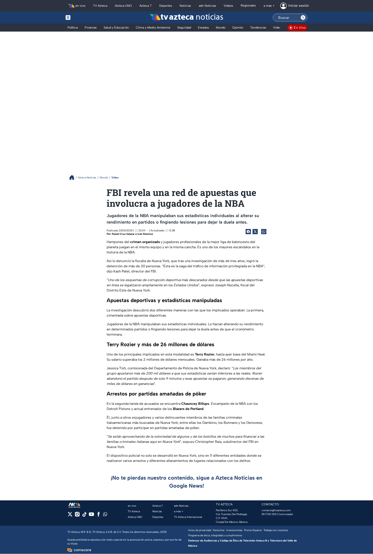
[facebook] (98, 516)
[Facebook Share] (248, 231)
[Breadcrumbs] (73, 177)
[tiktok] (84, 516)
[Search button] (303, 17)
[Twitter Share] (255, 231)
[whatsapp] (105, 515)
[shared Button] (263, 231)
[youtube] (91, 516)
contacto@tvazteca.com (276, 510)
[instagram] (77, 516)
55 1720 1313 (269, 514)
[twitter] (70, 516)
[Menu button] (83, 17)
